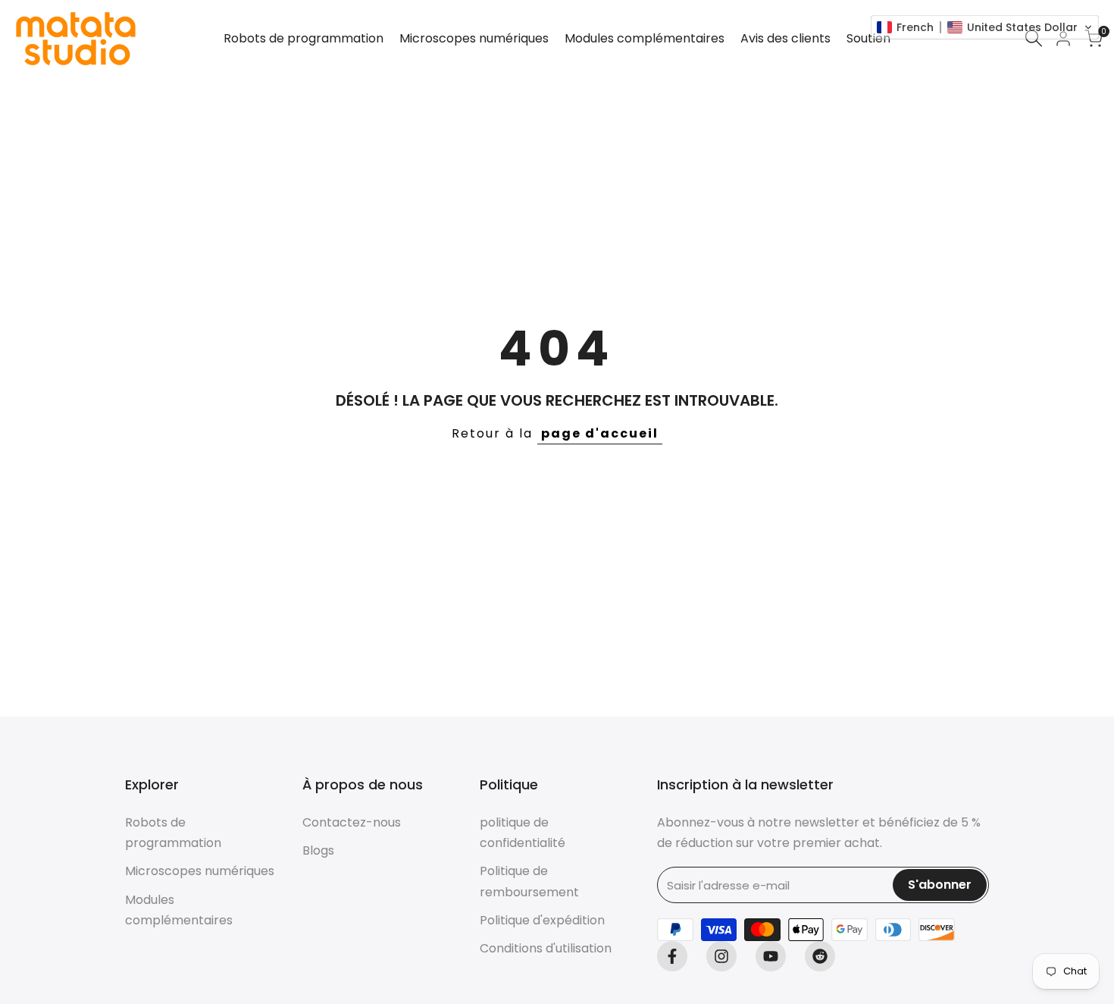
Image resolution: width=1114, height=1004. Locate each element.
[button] (985, 27)
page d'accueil (600, 433)
